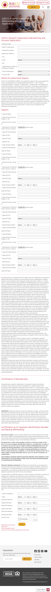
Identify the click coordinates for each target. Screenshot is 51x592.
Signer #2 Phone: (6, 191)
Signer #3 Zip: (6, 221)
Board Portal (37, 562)
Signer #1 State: (6, 138)
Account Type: (6, 74)
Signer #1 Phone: (5, 151)
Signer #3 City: (6, 215)
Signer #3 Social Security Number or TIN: (8, 198)
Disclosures (37, 554)
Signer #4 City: (6, 255)
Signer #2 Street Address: (9, 172)
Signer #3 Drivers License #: (8, 203)
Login (34, 7)
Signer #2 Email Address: (9, 187)
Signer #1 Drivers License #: (8, 123)
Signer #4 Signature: (7, 511)
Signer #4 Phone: (6, 271)
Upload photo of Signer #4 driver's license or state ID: (9, 248)
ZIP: (3, 63)
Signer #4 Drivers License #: (8, 243)
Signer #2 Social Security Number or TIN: (8, 158)
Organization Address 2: (7, 53)
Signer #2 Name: (6, 154)
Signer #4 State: (6, 258)
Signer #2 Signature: (7, 499)
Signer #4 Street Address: (9, 252)
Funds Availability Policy (7, 528)
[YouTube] (45, 551)
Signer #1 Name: (6, 114)
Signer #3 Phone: (6, 231)
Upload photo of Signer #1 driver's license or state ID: (8, 127)
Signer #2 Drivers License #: (8, 163)
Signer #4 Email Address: (9, 267)
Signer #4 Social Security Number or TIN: (8, 238)
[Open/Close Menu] (48, 6)
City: (3, 56)
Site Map (36, 559)
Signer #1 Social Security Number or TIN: (8, 118)
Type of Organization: (8, 71)
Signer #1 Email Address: (9, 147)
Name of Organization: (8, 47)
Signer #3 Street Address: (9, 212)
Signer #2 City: (6, 175)
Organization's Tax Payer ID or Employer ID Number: (9, 67)
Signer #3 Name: (6, 194)
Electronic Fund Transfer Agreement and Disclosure (15, 530)
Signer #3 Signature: (7, 505)
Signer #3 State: (6, 218)
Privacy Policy (38, 557)
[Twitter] (39, 551)
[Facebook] (35, 551)
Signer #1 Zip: (6, 141)
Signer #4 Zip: (6, 261)
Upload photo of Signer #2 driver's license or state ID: (9, 167)
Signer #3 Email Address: (9, 227)
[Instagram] (42, 551)
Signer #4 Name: (6, 234)
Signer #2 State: (6, 178)
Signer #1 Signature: (7, 493)
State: (4, 60)
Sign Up (27, 559)
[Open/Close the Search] (42, 7)
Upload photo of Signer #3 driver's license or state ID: (9, 207)
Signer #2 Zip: (6, 181)
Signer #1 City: (6, 135)
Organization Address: (8, 50)
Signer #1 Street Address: (9, 132)
